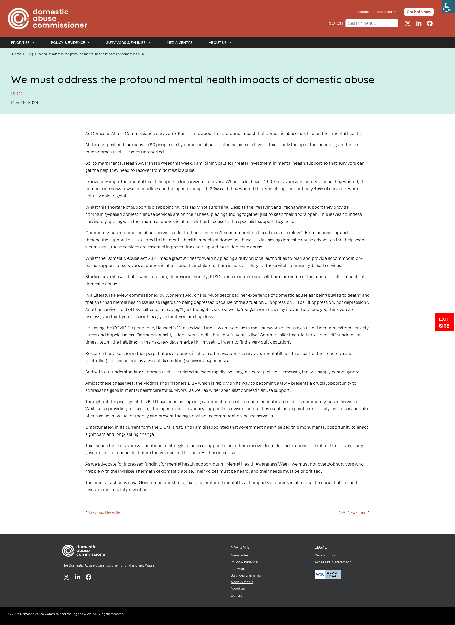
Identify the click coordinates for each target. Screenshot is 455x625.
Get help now (419, 11)
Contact (362, 11)
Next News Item (352, 512)
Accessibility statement (333, 562)
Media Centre (180, 42)
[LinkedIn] (418, 23)
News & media (242, 582)
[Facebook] (430, 23)
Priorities (20, 42)
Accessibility (386, 11)
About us (218, 42)
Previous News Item (106, 512)
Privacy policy (325, 555)
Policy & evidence (68, 42)
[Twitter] (407, 23)
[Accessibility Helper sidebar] (448, 6)
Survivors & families (126, 42)
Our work (238, 569)
